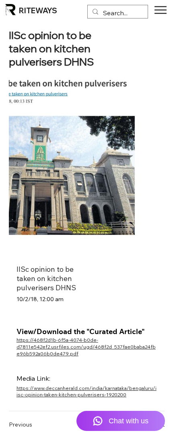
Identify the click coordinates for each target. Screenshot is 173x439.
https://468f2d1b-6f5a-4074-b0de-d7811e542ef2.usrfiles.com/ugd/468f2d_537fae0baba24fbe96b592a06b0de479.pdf (86, 347)
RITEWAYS (38, 10)
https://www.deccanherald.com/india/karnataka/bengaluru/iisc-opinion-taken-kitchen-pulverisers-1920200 (86, 391)
